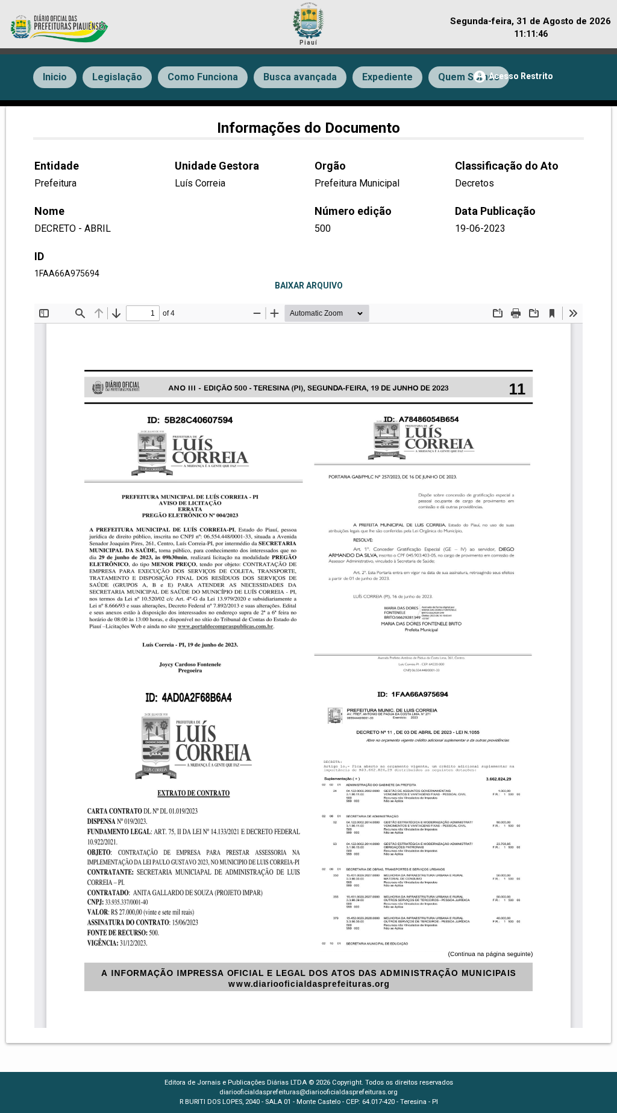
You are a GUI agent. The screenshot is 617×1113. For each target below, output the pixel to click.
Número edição (353, 211)
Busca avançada (300, 77)
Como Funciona (203, 77)
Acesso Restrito (512, 76)
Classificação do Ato (507, 165)
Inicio (55, 77)
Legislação (117, 77)
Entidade (56, 165)
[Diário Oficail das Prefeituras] (60, 22)
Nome (49, 211)
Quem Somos (469, 77)
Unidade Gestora (217, 165)
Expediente (387, 77)
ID (39, 256)
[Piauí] (308, 19)
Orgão (330, 165)
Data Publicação (495, 211)
